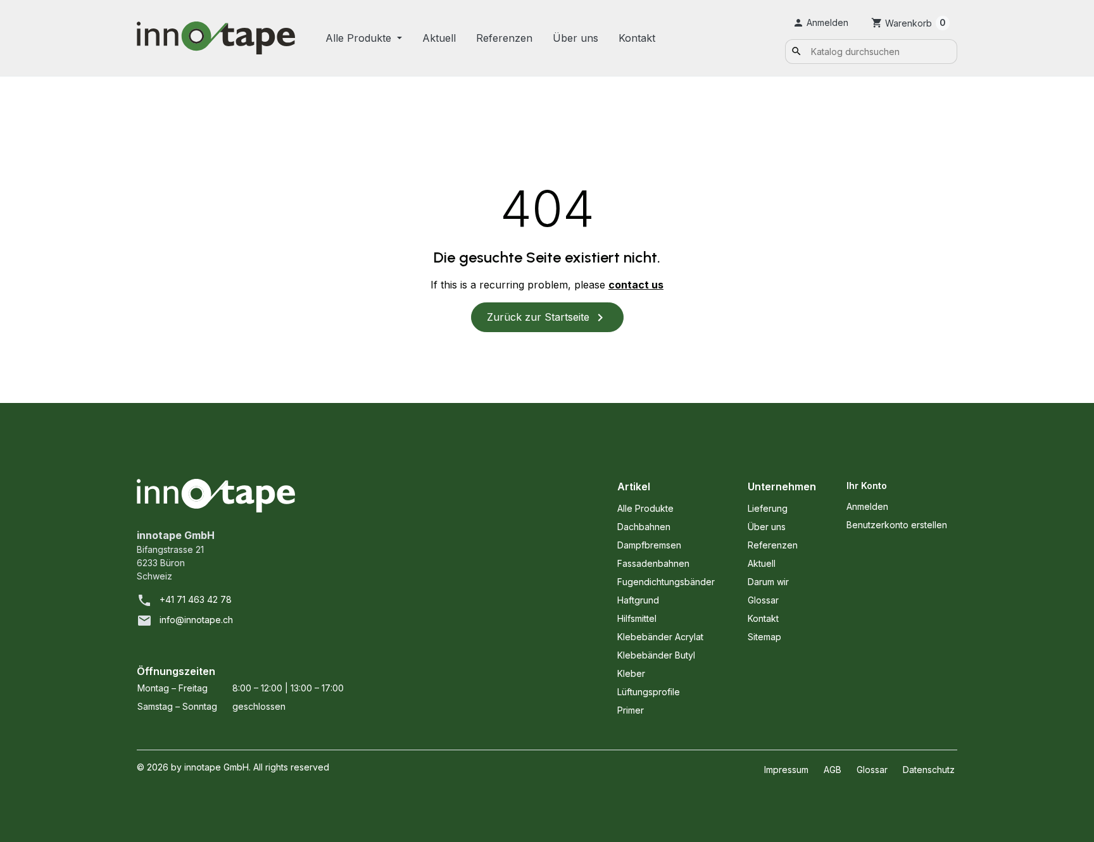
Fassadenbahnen (653, 563)
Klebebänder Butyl (656, 655)
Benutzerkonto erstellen (896, 524)
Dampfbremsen (649, 545)
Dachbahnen (643, 526)
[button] (820, 22)
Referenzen (504, 38)
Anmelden (867, 506)
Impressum (786, 769)
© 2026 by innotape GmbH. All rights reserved (233, 767)
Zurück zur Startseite (547, 317)
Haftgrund (638, 600)
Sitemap (764, 636)
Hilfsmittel (637, 618)
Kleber (631, 673)
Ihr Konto (866, 485)
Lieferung (768, 508)
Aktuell (439, 38)
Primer (630, 710)
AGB (832, 769)
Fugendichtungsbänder (666, 581)
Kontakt (637, 38)
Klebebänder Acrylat (660, 636)
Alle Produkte (359, 38)
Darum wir (768, 581)
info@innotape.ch (196, 619)
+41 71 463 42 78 (196, 599)
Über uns (575, 38)
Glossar (763, 600)
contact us (635, 284)
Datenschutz (929, 769)
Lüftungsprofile (648, 691)
